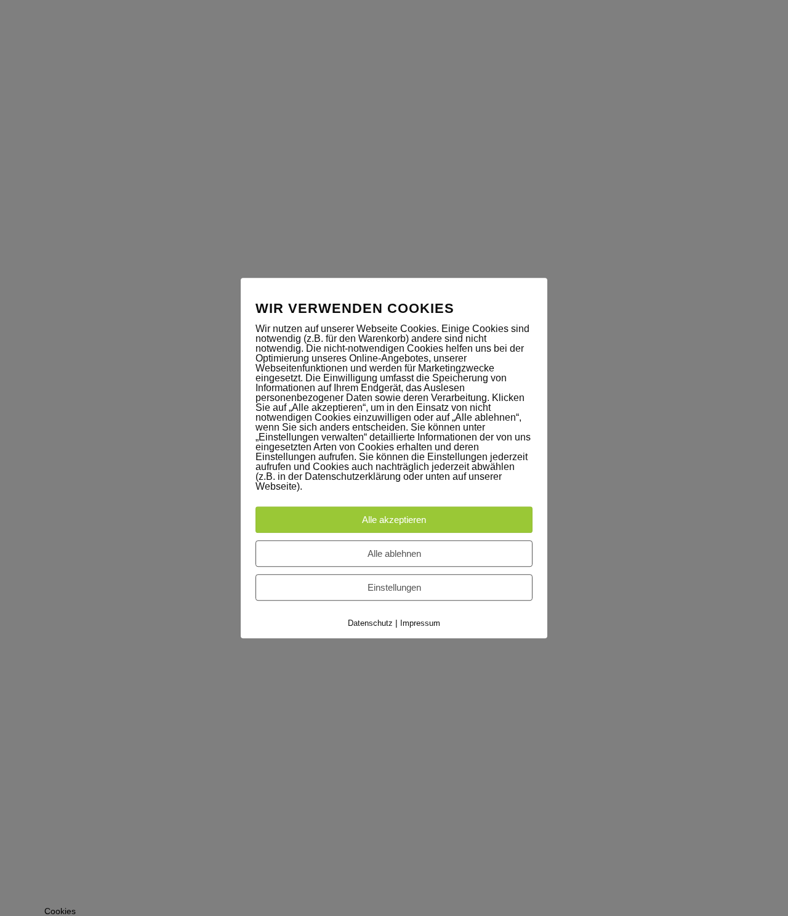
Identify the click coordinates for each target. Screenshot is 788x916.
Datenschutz (370, 623)
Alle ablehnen (394, 553)
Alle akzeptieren (394, 519)
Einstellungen (394, 587)
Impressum (420, 623)
